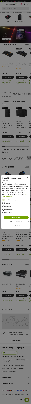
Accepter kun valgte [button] (16, 221)
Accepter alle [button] (16, 217)
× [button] (27, 177)
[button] (15, 225)
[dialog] (15, 202)
